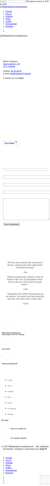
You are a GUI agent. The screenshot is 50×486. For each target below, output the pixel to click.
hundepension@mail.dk (20, 73)
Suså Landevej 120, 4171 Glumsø (13, 334)
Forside (10, 380)
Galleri (10, 403)
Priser (10, 397)
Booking (10, 414)
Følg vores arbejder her (18, 428)
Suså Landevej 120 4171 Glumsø (11, 65)
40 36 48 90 (16, 71)
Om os (10, 386)
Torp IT (43, 449)
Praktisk (10, 391)
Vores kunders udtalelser (18, 438)
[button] (11, 143)
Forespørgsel (12, 408)
